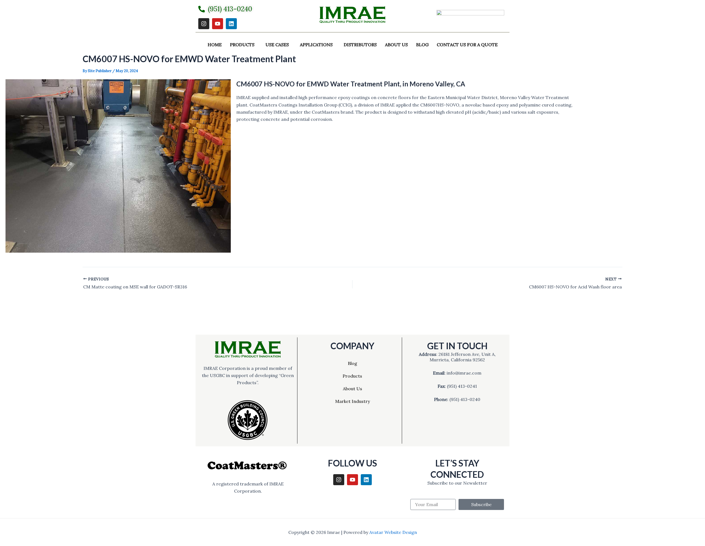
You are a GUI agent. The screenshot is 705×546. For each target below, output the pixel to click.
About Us (396, 44)
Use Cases (277, 44)
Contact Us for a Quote (467, 44)
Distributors (360, 44)
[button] (243, 44)
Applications (316, 44)
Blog (422, 44)
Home (215, 44)
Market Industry (352, 401)
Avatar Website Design (393, 532)
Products (242, 44)
